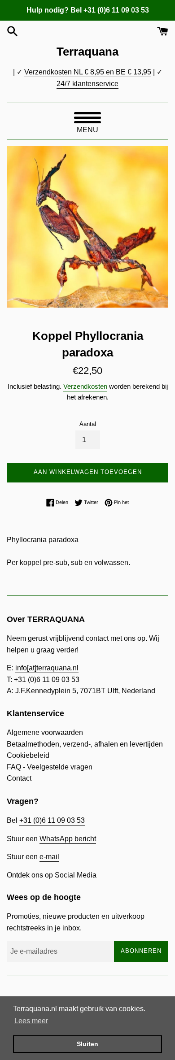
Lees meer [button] (31, 1021)
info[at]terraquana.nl (47, 668)
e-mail (49, 856)
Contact (19, 778)
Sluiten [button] (87, 1043)
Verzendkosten (85, 386)
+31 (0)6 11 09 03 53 (52, 820)
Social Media (75, 875)
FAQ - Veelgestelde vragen (49, 767)
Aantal (87, 424)
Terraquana (87, 51)
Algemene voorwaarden (45, 732)
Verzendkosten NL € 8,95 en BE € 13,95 (87, 72)
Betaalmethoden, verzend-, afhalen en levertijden (85, 744)
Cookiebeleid (28, 755)
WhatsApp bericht (67, 839)
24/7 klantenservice (87, 83)
